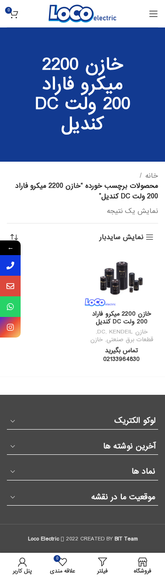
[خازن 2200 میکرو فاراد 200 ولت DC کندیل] (121, 279)
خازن (96, 339)
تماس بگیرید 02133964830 (121, 355)
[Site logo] (82, 13)
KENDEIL (121, 331)
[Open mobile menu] (153, 14)
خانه (151, 176)
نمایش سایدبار (121, 237)
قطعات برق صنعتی (129, 339)
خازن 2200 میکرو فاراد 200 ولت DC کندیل (121, 318)
